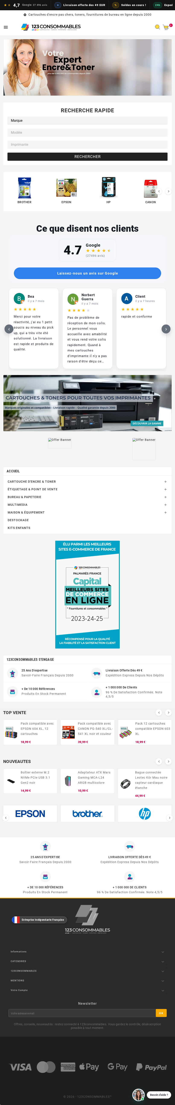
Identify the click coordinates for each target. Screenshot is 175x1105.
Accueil (13, 471)
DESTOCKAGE (18, 520)
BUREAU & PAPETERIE (24, 497)
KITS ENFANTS (19, 528)
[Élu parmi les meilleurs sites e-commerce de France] (87, 594)
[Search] (158, 28)
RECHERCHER (87, 156)
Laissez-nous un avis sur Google (87, 273)
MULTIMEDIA (18, 504)
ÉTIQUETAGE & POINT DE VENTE (33, 489)
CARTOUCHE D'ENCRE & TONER (32, 481)
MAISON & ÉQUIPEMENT (26, 512)
